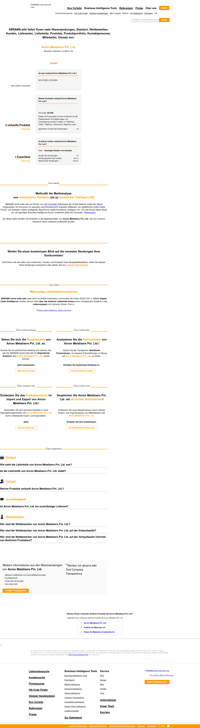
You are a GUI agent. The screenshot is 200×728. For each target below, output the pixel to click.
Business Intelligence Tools (75, 675)
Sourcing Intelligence (73, 688)
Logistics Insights (71, 710)
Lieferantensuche (39, 671)
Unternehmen (108, 700)
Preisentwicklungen (81, 371)
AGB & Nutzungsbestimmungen (122, 726)
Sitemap (141, 726)
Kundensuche (37, 677)
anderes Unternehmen (77, 264)
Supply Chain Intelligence (75, 706)
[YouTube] (161, 675)
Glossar (103, 680)
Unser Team (107, 706)
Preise (139, 8)
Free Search (69, 680)
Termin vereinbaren (16, 590)
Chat (102, 693)
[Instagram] (166, 675)
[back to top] (1, 645)
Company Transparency (74, 697)
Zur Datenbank (136, 13)
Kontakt (103, 688)
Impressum (151, 726)
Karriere (105, 712)
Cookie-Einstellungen (78, 726)
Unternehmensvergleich (81, 427)
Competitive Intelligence (74, 702)
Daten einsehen (26, 427)
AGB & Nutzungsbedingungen (78, 655)
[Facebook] (155, 675)
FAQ (102, 675)
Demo (164, 8)
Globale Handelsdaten (98, 13)
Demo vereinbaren (157, 682)
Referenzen (126, 8)
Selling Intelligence (72, 693)
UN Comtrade (50, 204)
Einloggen (148, 13)
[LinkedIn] (150, 675)
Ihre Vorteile (74, 8)
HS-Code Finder (81, 13)
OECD (100, 204)
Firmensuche (36, 683)
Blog (102, 684)
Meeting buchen (26, 371)
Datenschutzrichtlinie (98, 726)
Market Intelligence (72, 684)
